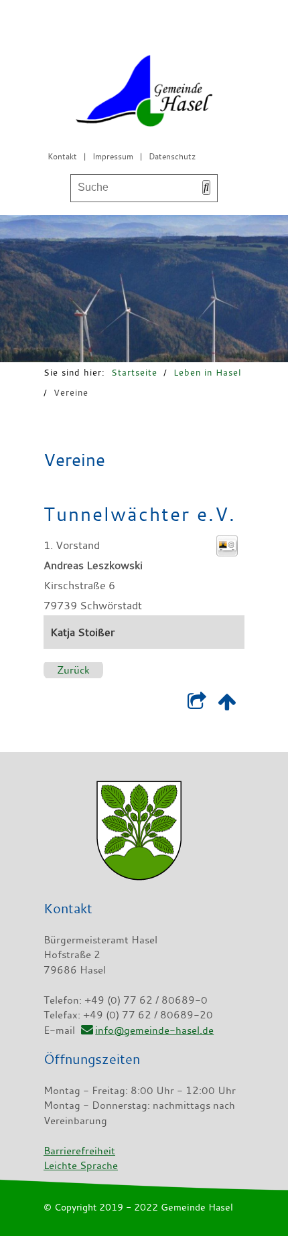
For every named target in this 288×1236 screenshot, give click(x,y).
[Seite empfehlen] (196, 705)
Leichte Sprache (81, 1165)
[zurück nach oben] (226, 705)
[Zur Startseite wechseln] (144, 93)
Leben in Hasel (207, 372)
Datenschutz (172, 156)
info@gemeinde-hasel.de (154, 1029)
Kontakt (62, 156)
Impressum (112, 156)
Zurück (73, 669)
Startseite (134, 372)
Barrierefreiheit (79, 1150)
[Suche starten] (206, 187)
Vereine (71, 392)
